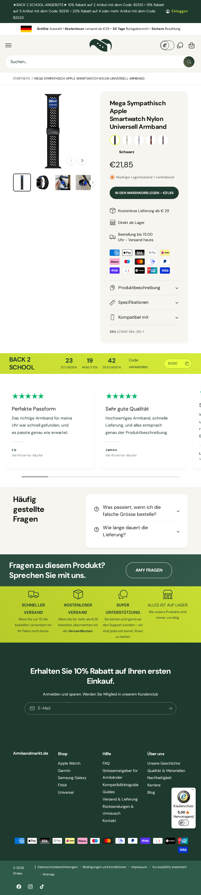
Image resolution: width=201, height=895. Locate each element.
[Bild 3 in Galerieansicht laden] (63, 182)
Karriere (153, 785)
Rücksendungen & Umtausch (118, 810)
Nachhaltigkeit (159, 777)
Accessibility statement (169, 867)
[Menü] (192, 791)
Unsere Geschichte (163, 763)
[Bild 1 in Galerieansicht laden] (22, 182)
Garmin (64, 770)
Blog (151, 792)
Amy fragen (149, 570)
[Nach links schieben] (71, 160)
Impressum (139, 867)
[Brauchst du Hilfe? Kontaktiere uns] (180, 45)
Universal (66, 792)
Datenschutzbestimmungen (58, 867)
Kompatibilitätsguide (120, 784)
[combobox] (100, 62)
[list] (100, 29)
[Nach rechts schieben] (82, 160)
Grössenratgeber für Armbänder (120, 774)
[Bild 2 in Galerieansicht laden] (42, 182)
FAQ (106, 763)
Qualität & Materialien (166, 770)
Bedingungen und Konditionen (104, 867)
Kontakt (109, 820)
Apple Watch (69, 763)
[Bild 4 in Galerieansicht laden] (83, 182)
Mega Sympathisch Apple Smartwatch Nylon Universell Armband (89, 78)
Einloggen (180, 11)
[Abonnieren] (170, 708)
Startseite (21, 78)
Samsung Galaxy (72, 777)
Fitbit (62, 785)
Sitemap (48, 874)
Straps (17, 873)
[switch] (183, 823)
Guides (109, 791)
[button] (8, 45)
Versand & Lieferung (120, 799)
